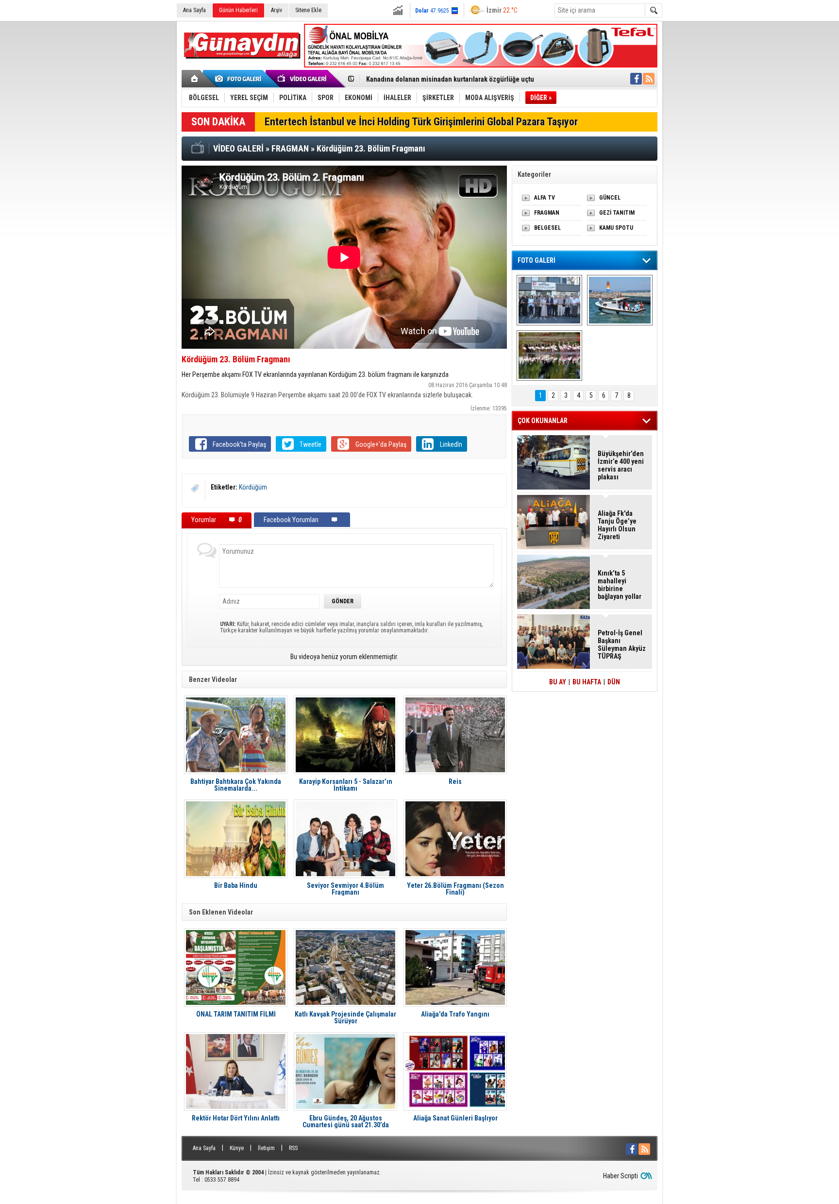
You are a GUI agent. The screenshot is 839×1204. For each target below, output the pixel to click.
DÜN (613, 682)
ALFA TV (544, 197)
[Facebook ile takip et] (636, 79)
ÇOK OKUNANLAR (543, 420)
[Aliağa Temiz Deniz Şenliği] (620, 300)
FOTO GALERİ (536, 260)
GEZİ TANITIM (617, 212)
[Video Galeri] (303, 78)
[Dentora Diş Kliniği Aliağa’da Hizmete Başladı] (549, 300)
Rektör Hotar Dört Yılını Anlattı (236, 1118)
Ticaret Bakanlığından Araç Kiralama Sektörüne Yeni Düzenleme (460, 79)
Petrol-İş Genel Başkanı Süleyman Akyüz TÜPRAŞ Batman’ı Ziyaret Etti (622, 644)
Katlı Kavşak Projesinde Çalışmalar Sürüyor (345, 1017)
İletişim (266, 1148)
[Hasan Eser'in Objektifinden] (549, 355)
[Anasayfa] (195, 78)
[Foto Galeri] (239, 78)
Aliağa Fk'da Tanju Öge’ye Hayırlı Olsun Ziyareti (617, 525)
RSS (293, 1148)
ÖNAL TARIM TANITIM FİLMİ (236, 1014)
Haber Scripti (620, 1176)
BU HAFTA (586, 682)
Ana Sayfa (194, 10)
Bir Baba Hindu (235, 885)
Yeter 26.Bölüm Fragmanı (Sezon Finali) (455, 889)
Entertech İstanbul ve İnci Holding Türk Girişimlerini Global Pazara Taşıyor (421, 122)
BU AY (557, 682)
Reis (455, 781)
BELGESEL (547, 227)
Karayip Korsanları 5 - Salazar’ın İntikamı (345, 785)
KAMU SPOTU (616, 227)
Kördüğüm (253, 487)
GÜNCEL (610, 197)
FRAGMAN (546, 212)
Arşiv (276, 10)
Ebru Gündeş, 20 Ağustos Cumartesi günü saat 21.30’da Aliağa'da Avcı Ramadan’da (345, 1121)
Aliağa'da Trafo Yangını (455, 1014)
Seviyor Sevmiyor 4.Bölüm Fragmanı (345, 889)
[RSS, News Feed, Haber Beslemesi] (648, 79)
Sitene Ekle (308, 10)
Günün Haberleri (238, 10)
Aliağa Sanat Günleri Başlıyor (455, 1118)
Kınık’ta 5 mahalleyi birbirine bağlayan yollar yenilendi (619, 584)
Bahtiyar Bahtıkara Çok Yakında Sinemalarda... (235, 785)
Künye (237, 1148)
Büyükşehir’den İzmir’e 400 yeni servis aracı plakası (621, 465)
